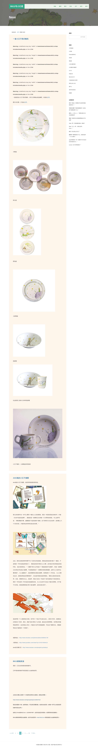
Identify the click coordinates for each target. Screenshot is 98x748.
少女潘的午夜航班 (72, 67)
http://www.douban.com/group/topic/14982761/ (27, 699)
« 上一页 (11, 734)
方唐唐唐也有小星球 (73, 80)
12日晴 (70, 51)
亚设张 (70, 57)
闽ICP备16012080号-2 (56, 744)
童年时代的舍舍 (72, 89)
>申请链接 (71, 48)
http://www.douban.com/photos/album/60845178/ (33, 637)
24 (29, 734)
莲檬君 (70, 93)
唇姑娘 (70, 60)
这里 (48, 97)
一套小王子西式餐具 (21, 39)
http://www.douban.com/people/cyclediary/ (35, 647)
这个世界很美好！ (77, 144)
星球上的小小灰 (72, 83)
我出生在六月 (72, 76)
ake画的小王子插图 (21, 478)
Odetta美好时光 (72, 54)
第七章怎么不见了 (75, 131)
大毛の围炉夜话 (72, 64)
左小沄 (70, 70)
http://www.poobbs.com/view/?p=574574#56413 (33, 642)
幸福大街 (71, 73)
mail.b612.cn (41, 717)
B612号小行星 (16, 6)
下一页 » (33, 734)
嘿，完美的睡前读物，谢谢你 (78, 123)
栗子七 (70, 86)
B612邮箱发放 (18, 661)
